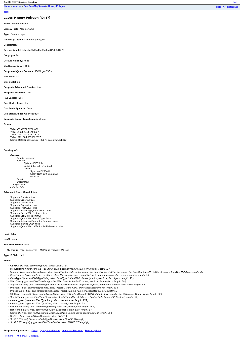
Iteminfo (9, 335)
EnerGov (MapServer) (35, 6)
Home (7, 6)
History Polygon (56, 6)
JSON (6, 12)
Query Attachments (50, 330)
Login (235, 2)
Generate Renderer (72, 330)
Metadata (34, 335)
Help (218, 6)
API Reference (230, 6)
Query (35, 330)
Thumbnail (21, 335)
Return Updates (93, 330)
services (17, 6)
